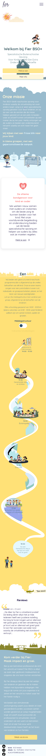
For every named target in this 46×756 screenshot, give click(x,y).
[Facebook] (3, 754)
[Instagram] (3, 750)
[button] (23, 240)
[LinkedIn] (3, 746)
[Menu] (41, 4)
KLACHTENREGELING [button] (16, 752)
